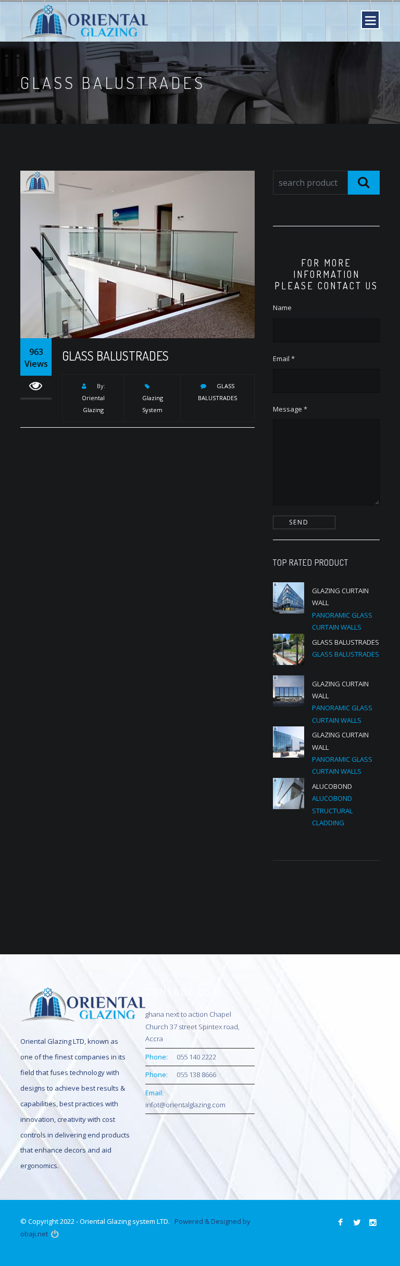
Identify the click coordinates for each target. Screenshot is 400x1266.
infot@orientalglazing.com (185, 1104)
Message (290, 409)
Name (282, 307)
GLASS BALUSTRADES (115, 356)
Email (284, 358)
